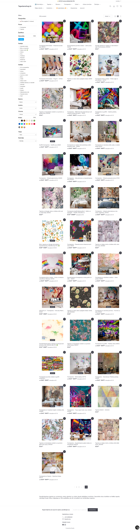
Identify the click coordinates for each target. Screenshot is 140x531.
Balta (19, 121)
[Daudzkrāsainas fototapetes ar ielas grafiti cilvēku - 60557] (80, 267)
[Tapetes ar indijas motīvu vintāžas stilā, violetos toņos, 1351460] (108, 234)
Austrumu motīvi (24, 75)
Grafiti (21, 88)
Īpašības (21, 32)
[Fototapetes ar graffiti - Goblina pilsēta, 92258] (108, 101)
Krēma (29, 121)
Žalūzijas (96, 4)
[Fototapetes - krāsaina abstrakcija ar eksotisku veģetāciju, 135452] (108, 201)
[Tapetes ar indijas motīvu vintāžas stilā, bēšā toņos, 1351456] (108, 432)
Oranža (29, 124)
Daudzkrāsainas (24, 127)
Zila (19, 124)
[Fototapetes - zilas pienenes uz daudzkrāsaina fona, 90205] (80, 167)
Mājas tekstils (39, 8)
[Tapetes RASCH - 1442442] (108, 398)
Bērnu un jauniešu (24, 48)
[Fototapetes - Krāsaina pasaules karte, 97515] (108, 166)
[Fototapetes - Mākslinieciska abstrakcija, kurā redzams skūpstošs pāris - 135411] (80, 101)
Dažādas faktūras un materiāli (27, 82)
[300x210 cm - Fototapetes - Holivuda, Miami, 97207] (52, 300)
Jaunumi (82, 8)
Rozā (32, 124)
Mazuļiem (22, 57)
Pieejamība (22, 18)
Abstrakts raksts (24, 46)
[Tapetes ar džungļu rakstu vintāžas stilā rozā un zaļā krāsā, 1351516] (52, 201)
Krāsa (20, 117)
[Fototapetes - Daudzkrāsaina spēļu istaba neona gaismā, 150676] (80, 432)
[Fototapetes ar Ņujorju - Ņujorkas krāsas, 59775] (52, 465)
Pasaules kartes (24, 94)
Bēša (27, 121)
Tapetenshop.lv (24, 6)
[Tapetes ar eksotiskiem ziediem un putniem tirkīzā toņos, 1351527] (80, 333)
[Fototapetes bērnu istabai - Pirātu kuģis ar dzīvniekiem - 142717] (108, 68)
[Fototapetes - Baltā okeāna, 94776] (80, 365)
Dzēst (34, 36)
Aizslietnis (49, 8)
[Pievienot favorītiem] (64, 21)
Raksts (20, 99)
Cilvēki (21, 79)
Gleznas (58, 4)
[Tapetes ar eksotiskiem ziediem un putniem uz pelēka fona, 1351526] (52, 101)
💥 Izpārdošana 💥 (61, 8)
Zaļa (34, 121)
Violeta (24, 124)
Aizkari (77, 4)
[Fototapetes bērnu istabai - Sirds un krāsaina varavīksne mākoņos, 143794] (52, 267)
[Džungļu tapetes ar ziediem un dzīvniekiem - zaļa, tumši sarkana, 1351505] (108, 35)
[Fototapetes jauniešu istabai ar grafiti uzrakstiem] (52, 366)
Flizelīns (21, 39)
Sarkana (34, 124)
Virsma (20, 111)
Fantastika (22, 86)
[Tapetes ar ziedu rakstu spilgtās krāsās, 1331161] (80, 67)
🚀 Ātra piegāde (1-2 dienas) (27, 21)
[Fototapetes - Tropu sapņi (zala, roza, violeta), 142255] (80, 399)
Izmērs (20, 105)
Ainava (21, 71)
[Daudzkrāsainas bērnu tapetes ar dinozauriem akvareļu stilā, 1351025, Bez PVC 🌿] (52, 333)
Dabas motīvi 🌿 (24, 50)
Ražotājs (21, 138)
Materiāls (21, 36)
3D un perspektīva (24, 67)
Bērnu (21, 77)
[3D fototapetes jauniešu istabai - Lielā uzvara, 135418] (80, 35)
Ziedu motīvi (23, 61)
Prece (20, 24)
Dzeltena (27, 124)
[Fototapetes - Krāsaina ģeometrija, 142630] (52, 166)
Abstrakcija (22, 69)
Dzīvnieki (22, 84)
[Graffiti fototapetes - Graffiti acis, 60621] (52, 133)
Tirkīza (22, 124)
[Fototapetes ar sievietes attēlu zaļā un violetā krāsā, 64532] (108, 134)
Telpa (20, 132)
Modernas (22, 59)
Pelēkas (32, 121)
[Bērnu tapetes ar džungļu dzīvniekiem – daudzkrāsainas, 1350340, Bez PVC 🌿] (52, 234)
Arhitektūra (22, 73)
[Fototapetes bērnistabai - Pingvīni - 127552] (52, 67)
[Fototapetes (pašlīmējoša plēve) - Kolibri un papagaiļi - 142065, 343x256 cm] (80, 201)
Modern (22, 90)
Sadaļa (20, 43)
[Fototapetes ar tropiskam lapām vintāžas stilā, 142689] (52, 399)
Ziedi (21, 96)
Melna (22, 121)
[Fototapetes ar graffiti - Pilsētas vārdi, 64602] (108, 332)
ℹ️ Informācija (39, 4)
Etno (21, 54)
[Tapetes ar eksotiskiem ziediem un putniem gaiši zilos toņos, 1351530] (52, 432)
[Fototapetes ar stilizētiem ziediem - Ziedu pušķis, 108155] (108, 267)
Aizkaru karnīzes (87, 4)
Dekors (21, 52)
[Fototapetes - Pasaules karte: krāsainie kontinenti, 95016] (80, 234)
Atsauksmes (74, 8)
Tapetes (49, 4)
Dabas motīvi (23, 80)
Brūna (24, 121)
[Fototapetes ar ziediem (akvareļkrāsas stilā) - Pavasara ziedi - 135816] (80, 134)
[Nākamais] (86, 487)
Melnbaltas (19, 127)
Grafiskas (22, 55)
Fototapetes (67, 4)
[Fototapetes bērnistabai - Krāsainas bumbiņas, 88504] (52, 35)
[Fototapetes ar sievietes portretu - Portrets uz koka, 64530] (108, 300)
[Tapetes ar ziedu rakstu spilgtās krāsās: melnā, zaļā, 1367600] (80, 300)
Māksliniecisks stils (24, 92)
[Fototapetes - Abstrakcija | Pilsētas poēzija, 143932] (108, 366)
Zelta (22, 127)
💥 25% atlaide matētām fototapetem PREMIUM (66, 1)
